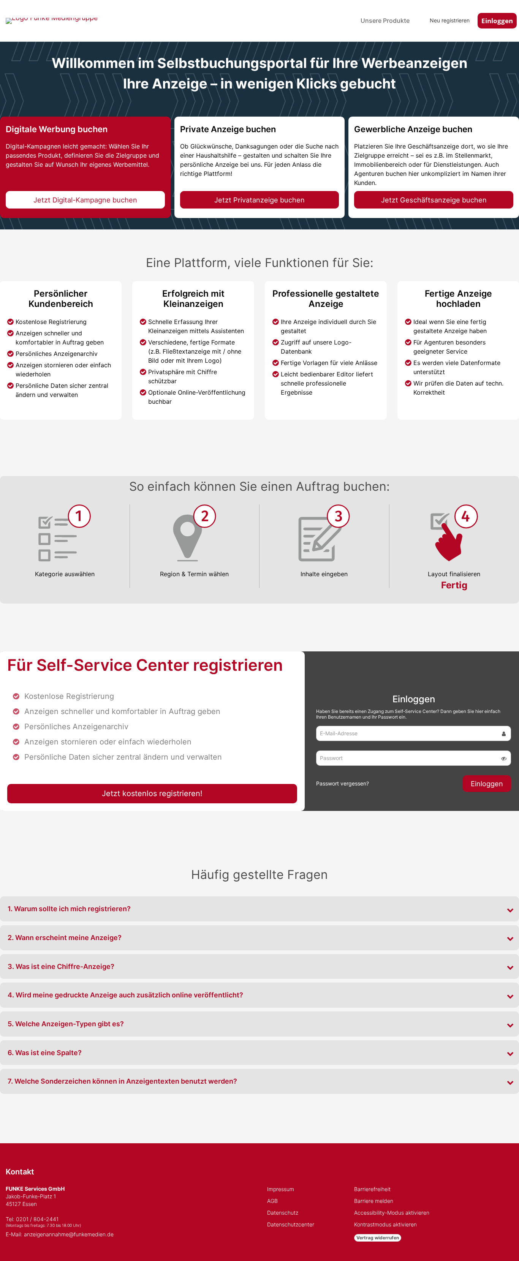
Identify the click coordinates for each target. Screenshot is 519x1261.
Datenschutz (282, 1212)
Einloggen (497, 20)
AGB (272, 1201)
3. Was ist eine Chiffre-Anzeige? (61, 966)
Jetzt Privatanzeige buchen (259, 200)
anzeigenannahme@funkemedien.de (69, 1234)
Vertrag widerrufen (377, 1237)
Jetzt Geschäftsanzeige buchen (434, 200)
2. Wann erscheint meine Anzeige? (65, 938)
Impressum (280, 1189)
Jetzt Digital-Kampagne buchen (85, 200)
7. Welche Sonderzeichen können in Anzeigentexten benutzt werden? (122, 1081)
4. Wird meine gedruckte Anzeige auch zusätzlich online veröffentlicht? (125, 995)
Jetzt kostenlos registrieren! (152, 793)
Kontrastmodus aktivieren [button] (385, 1224)
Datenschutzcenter (290, 1224)
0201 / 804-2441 (37, 1219)
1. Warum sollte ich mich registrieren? (69, 909)
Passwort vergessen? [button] (342, 783)
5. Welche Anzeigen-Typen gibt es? (66, 1024)
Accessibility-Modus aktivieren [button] (391, 1212)
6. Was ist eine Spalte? (45, 1053)
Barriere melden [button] (373, 1201)
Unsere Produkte (385, 20)
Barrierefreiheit (372, 1189)
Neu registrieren (450, 20)
